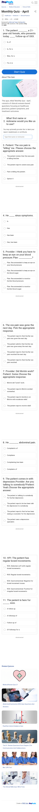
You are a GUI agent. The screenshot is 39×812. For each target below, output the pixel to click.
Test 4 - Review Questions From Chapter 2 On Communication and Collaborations (17, 747)
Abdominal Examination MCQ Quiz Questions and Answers (18, 705)
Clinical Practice (25, 15)
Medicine (15, 15)
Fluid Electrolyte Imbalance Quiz (13, 726)
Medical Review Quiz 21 (10, 684)
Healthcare (8, 15)
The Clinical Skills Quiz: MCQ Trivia (13, 787)
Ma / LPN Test (7, 767)
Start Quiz (19, 71)
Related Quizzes (8, 666)
